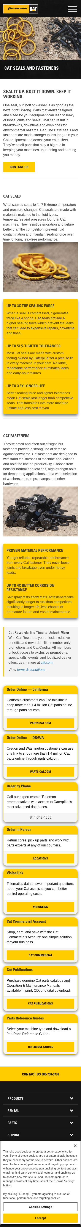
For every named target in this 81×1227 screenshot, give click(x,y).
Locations (40, 858)
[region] (40, 1183)
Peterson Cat (20, 8)
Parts (12, 1123)
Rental (13, 1111)
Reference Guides (40, 1047)
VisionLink (40, 907)
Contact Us (19, 167)
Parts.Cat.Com (40, 723)
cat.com (46, 662)
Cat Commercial (40, 955)
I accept (40, 1218)
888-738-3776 (50, 1074)
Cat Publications (40, 1003)
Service (14, 1135)
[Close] (75, 1145)
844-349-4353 (40, 817)
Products (16, 1099)
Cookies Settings (40, 1207)
